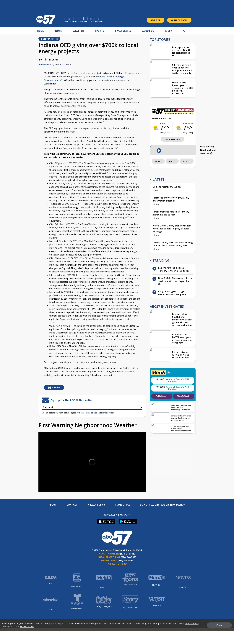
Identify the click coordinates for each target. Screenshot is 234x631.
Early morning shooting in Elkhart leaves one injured (172, 293)
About (52, 504)
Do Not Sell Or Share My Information (162, 504)
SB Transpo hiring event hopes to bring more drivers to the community (182, 69)
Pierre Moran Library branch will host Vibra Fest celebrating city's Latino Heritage (171, 228)
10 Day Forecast (172, 139)
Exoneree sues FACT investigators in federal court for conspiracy (182, 338)
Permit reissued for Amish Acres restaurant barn (180, 355)
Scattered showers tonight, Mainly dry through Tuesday (170, 199)
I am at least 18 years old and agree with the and (79, 412)
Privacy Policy (107, 412)
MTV (168, 30)
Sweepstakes (123, 30)
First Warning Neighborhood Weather (208, 150)
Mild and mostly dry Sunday (166, 186)
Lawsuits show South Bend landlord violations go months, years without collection (182, 320)
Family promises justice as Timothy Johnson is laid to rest (182, 51)
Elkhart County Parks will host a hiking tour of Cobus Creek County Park (172, 244)
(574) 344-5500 (125, 560)
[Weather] (173, 113)
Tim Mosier (50, 59)
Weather (78, 30)
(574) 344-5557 (127, 553)
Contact (71, 504)
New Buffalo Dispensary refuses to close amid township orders (175, 280)
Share (56, 387)
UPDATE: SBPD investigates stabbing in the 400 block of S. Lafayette (182, 88)
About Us (148, 30)
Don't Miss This (49, 38)
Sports (99, 30)
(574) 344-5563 (128, 557)
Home (40, 30)
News (58, 30)
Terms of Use (90, 412)
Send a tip (155, 20)
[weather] (156, 127)
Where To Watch (179, 20)
